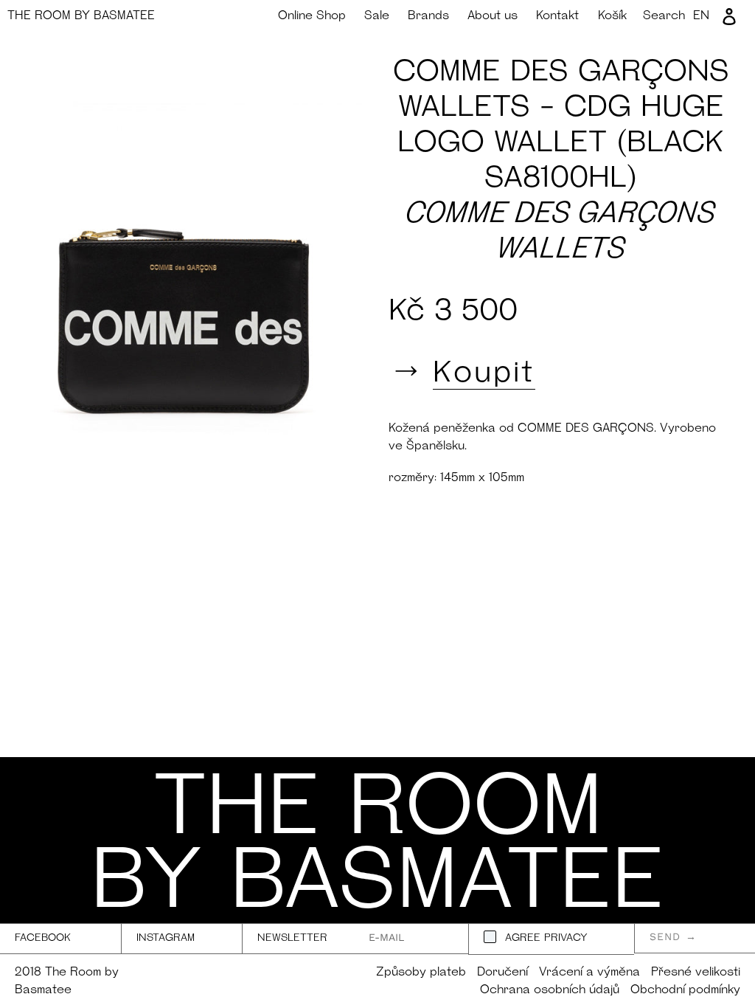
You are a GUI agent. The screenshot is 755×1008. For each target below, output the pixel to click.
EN (701, 16)
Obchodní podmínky (685, 990)
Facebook (43, 938)
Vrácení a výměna (589, 972)
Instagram (165, 938)
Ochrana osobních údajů (549, 990)
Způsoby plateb (421, 972)
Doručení (502, 972)
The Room (81, 16)
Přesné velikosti (695, 972)
